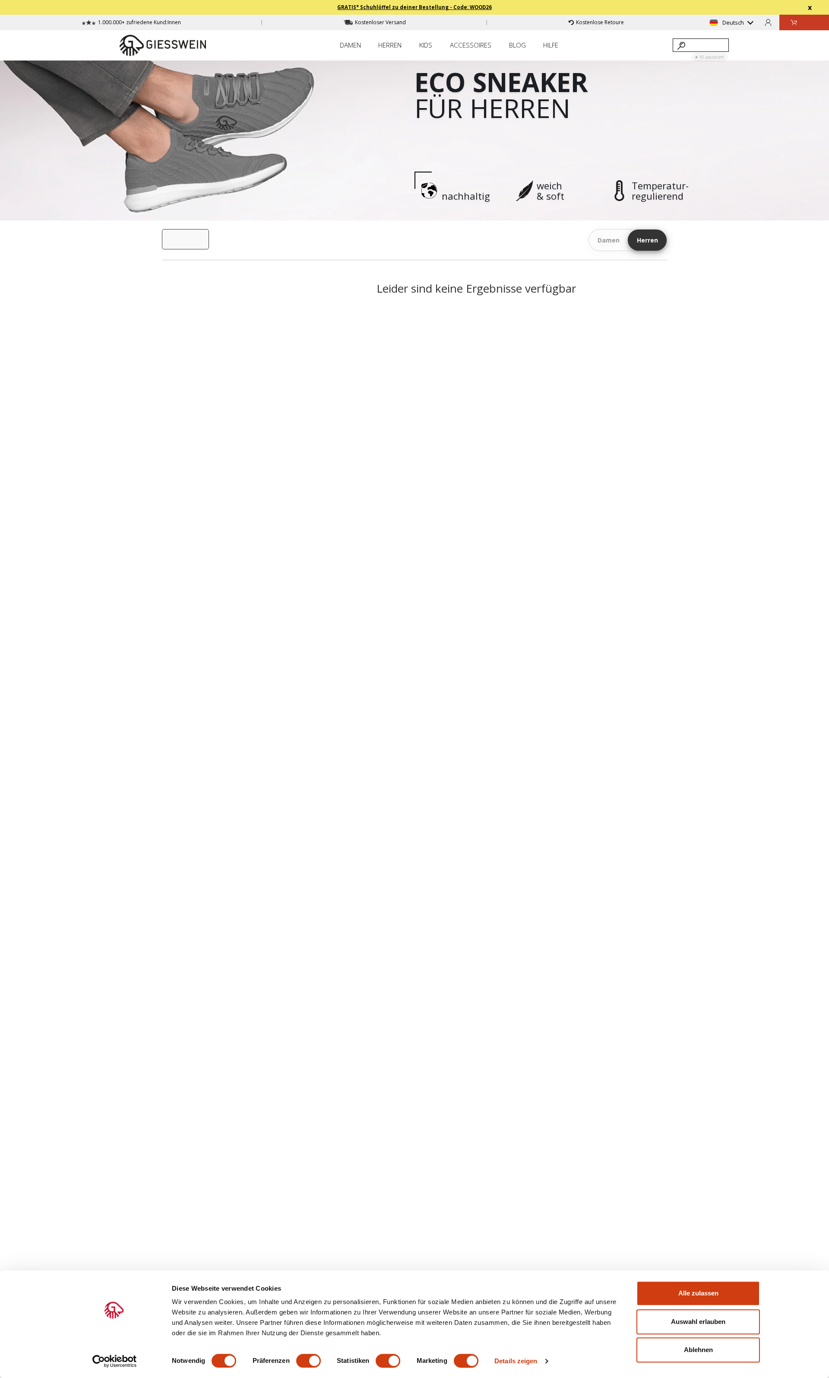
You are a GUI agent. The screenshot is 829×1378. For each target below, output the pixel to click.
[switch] (308, 1361)
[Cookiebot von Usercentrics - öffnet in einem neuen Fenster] (114, 1361)
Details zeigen (515, 1361)
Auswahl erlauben (698, 1321)
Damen (609, 240)
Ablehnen (698, 1349)
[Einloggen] (768, 22)
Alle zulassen (698, 1293)
